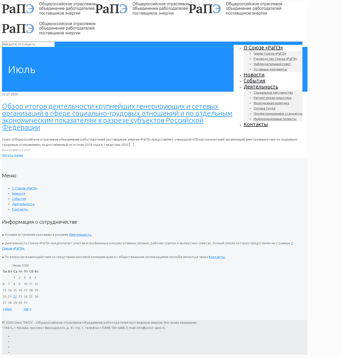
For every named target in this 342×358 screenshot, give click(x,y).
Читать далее (12, 155)
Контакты (20, 209)
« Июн (7, 309)
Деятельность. (80, 234)
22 (15, 296)
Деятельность (23, 204)
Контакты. (217, 257)
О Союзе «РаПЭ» (24, 188)
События (19, 198)
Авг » (27, 309)
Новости (18, 193)
